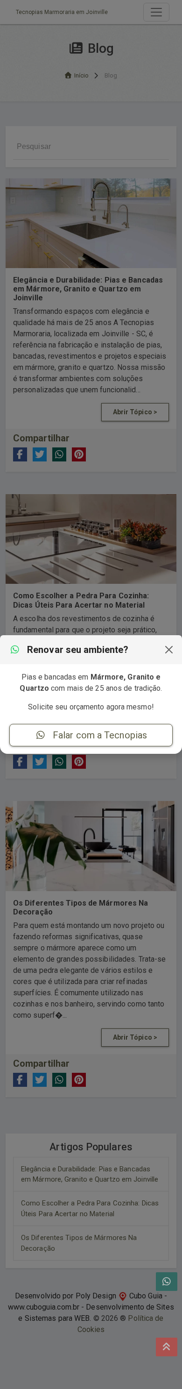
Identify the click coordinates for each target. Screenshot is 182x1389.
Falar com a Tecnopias (98, 735)
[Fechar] (168, 649)
